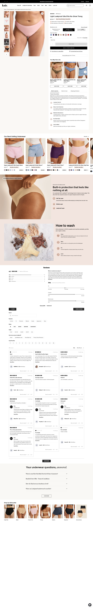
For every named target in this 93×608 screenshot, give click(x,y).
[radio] (51, 35)
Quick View (56, 86)
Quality (32, 321)
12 (29, 343)
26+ (53, 343)
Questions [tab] (49, 306)
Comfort (11, 321)
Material (27, 321)
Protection (21, 321)
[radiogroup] (61, 35)
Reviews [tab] (42, 306)
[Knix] (4, 5)
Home (5, 9)
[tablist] (68, 91)
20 (42, 343)
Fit (16, 321)
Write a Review (80, 309)
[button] (55, 13)
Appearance (39, 321)
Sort (74, 347)
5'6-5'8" (21, 332)
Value (45, 321)
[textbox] (23, 315)
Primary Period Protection (38, 337)
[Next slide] (6, 54)
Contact (82, 1)
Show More (46, 496)
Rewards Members (66, 55)
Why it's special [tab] (54, 91)
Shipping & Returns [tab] (75, 91)
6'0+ (32, 332)
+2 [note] (59, 170)
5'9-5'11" (27, 332)
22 (46, 343)
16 (35, 343)
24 (49, 343)
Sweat (11, 337)
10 (25, 343)
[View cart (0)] (90, 5)
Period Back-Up (28, 337)
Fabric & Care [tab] (64, 91)
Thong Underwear (10, 9)
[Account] (86, 5)
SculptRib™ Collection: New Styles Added (46, 1)
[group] (6, 14)
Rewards (87, 1)
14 (32, 343)
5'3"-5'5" (16, 332)
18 (39, 343)
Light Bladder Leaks (18, 337)
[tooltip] (60, 270)
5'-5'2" (11, 332)
